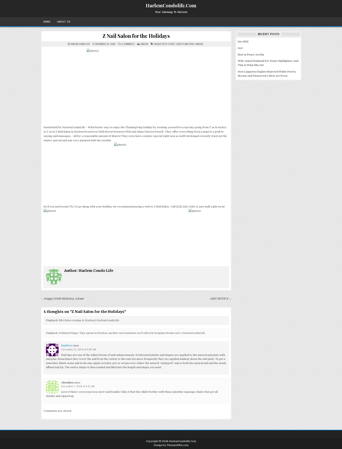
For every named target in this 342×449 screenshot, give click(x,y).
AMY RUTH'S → (221, 298)
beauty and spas (185, 44)
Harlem (144, 44)
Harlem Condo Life (80, 44)
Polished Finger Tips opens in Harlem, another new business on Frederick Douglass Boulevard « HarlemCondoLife (132, 332)
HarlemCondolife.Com (171, 5)
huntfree (66, 345)
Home (46, 22)
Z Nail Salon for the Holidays (136, 35)
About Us (63, 22)
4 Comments (128, 44)
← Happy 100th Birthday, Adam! (62, 298)
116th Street (168, 44)
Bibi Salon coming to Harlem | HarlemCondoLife (89, 320)
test (240, 48)
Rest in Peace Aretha (251, 54)
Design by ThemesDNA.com (171, 445)
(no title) (243, 41)
